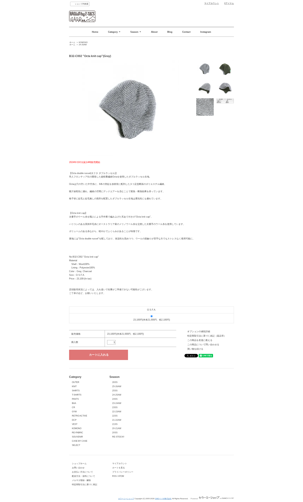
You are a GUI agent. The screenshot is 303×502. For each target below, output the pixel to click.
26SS (114, 382)
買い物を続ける (195, 349)
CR (73, 407)
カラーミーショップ (126, 499)
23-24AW (116, 403)
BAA (74, 403)
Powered (194, 499)
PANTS (75, 399)
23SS (114, 407)
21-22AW (116, 420)
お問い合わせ (78, 468)
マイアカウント (211, 3)
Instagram (205, 32)
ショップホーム (79, 463)
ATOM (121, 476)
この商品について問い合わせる (203, 344)
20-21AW (116, 428)
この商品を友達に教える (199, 340)
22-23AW (116, 411)
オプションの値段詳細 (198, 331)
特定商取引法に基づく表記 (84, 484)
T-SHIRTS (76, 395)
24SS (114, 399)
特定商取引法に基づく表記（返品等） (206, 335)
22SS (114, 416)
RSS (114, 476)
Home (95, 32)
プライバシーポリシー (122, 472)
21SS (114, 424)
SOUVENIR (77, 437)
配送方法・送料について (83, 476)
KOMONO (83, 42)
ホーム (72, 42)
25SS (114, 390)
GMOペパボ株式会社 (163, 499)
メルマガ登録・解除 (81, 480)
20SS (114, 432)
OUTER (75, 382)
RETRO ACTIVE (79, 416)
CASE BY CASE (79, 441)
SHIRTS (76, 390)
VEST (74, 424)
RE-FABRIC (77, 432)
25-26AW (116, 386)
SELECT (76, 445)
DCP (74, 420)
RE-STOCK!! (118, 437)
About (154, 32)
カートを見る (118, 468)
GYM (74, 411)
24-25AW (83, 45)
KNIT (74, 386)
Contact (186, 32)
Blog (169, 32)
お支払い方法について (82, 472)
